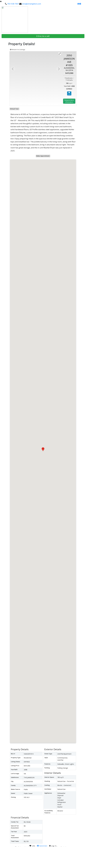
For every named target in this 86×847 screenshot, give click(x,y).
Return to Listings (18, 49)
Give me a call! (43, 36)
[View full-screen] (59, 53)
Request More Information (69, 101)
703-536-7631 (13, 4)
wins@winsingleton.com (31, 4)
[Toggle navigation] (82, 19)
